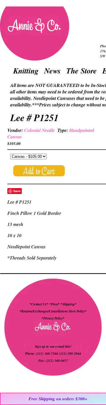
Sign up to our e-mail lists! (53, 346)
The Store (81, 70)
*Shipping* (69, 304)
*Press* (55, 304)
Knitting (26, 70)
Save (17, 191)
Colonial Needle (39, 130)
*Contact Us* (38, 304)
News (52, 70)
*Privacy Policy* (53, 318)
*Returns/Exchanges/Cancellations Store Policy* (53, 311)
